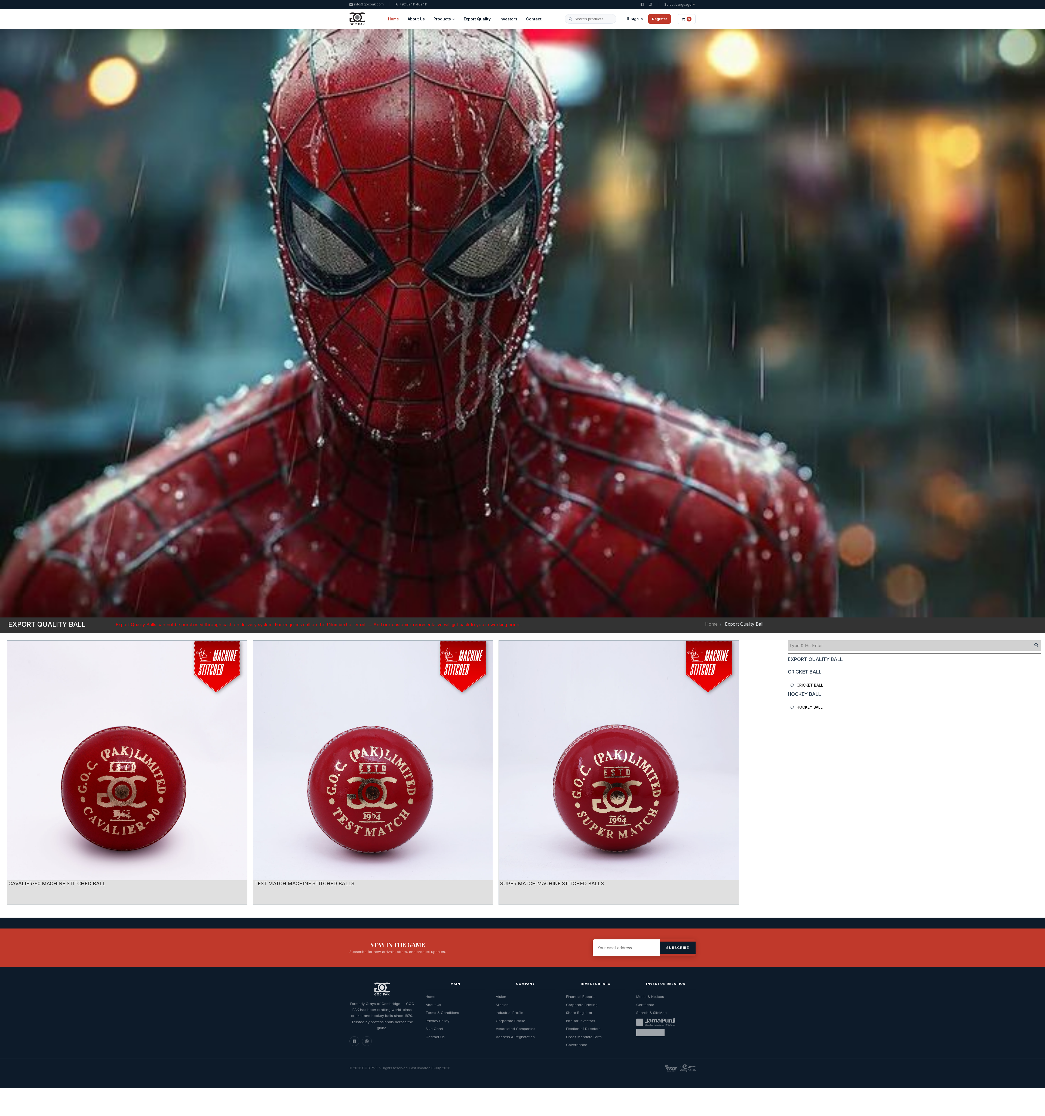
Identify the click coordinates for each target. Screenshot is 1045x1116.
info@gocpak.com (369, 4)
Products (442, 19)
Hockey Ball (810, 707)
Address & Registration (515, 1037)
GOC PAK (369, 1068)
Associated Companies (515, 1028)
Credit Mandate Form (584, 1037)
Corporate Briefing (582, 1005)
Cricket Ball (810, 685)
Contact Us (435, 1037)
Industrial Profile (509, 1012)
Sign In (637, 19)
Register (659, 19)
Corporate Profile (510, 1021)
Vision (501, 996)
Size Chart (434, 1028)
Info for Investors (580, 1021)
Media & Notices (650, 996)
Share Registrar (579, 1012)
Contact (534, 19)
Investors (508, 19)
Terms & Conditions (442, 1012)
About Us (416, 19)
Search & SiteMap (651, 1012)
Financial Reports (580, 996)
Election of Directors (583, 1028)
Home (393, 19)
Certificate (645, 1005)
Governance (576, 1045)
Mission (502, 1005)
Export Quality (477, 19)
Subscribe (677, 947)
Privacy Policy (437, 1021)
